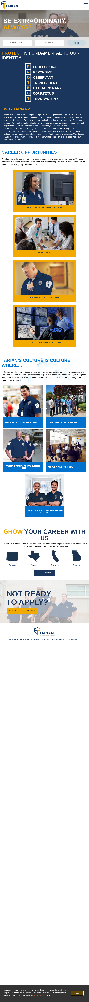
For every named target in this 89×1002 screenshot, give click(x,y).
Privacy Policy (39, 995)
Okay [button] (77, 993)
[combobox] (17, 43)
